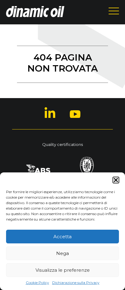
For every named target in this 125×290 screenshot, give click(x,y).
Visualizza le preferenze (62, 270)
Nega (62, 253)
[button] (116, 180)
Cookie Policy (37, 282)
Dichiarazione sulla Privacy (76, 282)
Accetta (62, 236)
